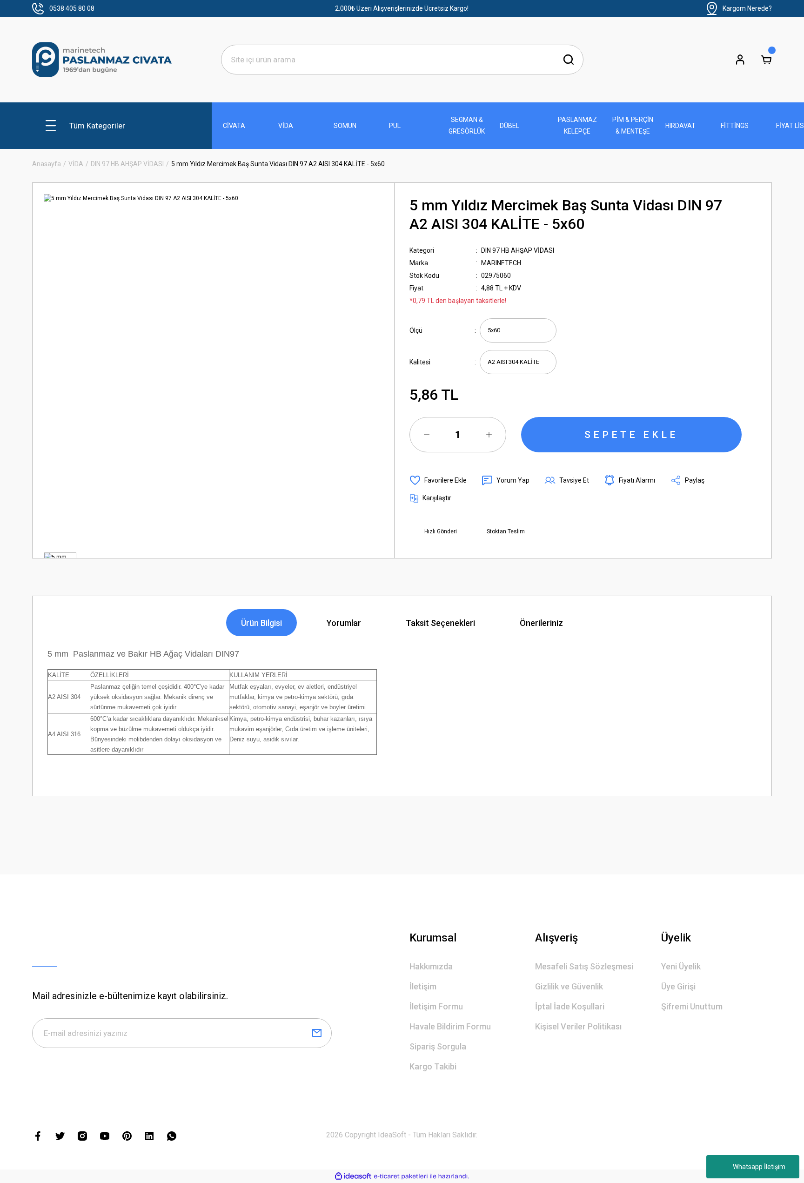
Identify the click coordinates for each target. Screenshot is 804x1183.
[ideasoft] (353, 1176)
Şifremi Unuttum (692, 1006)
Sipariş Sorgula (437, 1046)
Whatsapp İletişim (759, 1166)
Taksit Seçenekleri (440, 623)
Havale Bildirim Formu (450, 1026)
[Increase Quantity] (489, 434)
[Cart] (766, 59)
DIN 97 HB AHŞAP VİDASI (517, 250)
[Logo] (102, 59)
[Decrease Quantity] (426, 434)
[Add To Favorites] (438, 480)
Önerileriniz (541, 623)
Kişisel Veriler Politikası (578, 1026)
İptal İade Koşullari (569, 1006)
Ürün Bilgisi (261, 623)
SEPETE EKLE (631, 434)
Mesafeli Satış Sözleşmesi (584, 966)
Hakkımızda (431, 966)
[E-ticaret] (401, 1176)
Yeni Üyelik (681, 966)
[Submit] (317, 1033)
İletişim (422, 986)
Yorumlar (344, 623)
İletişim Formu (436, 1006)
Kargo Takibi (432, 1066)
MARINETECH (501, 263)
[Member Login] (740, 59)
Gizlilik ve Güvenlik (569, 986)
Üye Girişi (678, 986)
